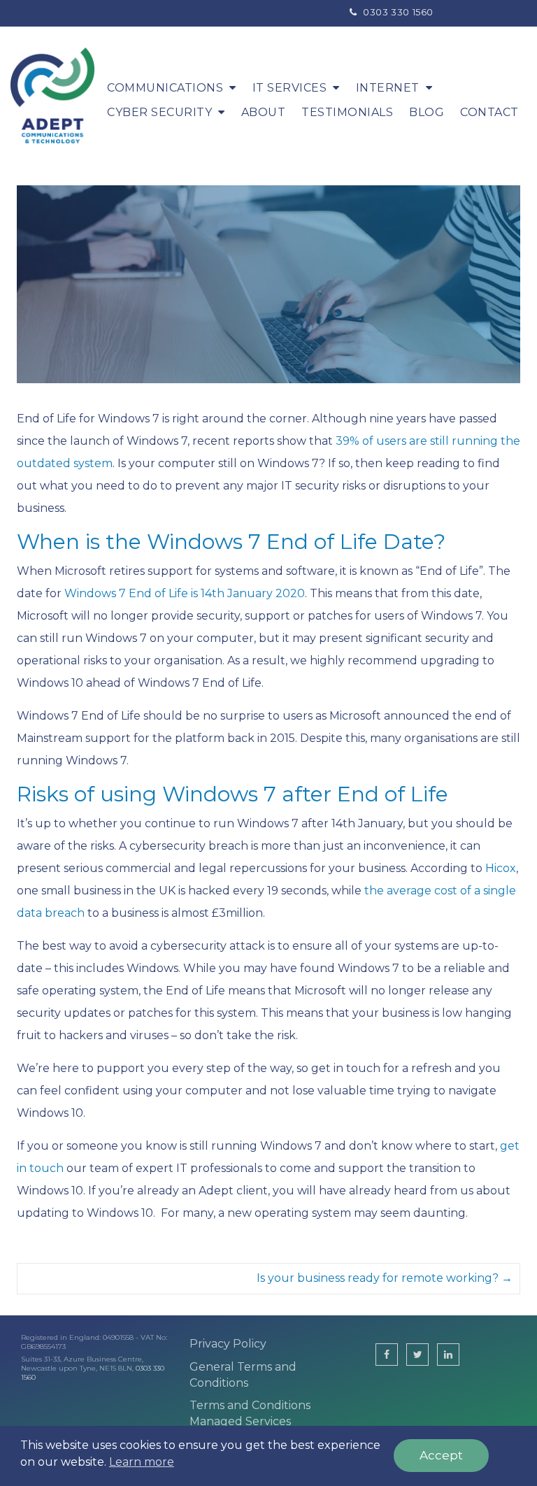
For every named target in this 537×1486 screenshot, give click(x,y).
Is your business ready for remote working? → (385, 1278)
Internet (388, 87)
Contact (489, 112)
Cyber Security (159, 112)
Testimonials (347, 112)
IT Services (289, 87)
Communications (165, 87)
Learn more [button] (141, 1462)
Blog (426, 112)
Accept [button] (441, 1455)
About (263, 112)
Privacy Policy (227, 1343)
